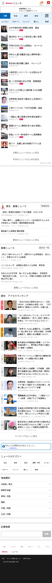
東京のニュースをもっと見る (26, 240)
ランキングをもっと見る (26, 436)
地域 (47, 22)
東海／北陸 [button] (5, 496)
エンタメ (5, 22)
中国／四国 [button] (5, 508)
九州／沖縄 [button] (5, 514)
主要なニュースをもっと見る (26, 153)
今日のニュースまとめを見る (26, 159)
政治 (36, 16)
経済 (26, 16)
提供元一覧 (44, 248)
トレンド (26, 22)
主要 (5, 16)
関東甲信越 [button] (5, 490)
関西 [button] (3, 502)
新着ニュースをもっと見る (26, 288)
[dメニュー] (5, 552)
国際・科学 (36, 463)
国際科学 (47, 16)
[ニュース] (14, 3)
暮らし (36, 22)
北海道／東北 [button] (6, 484)
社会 (15, 16)
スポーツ (15, 22)
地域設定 (45, 206)
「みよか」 (13, 448)
